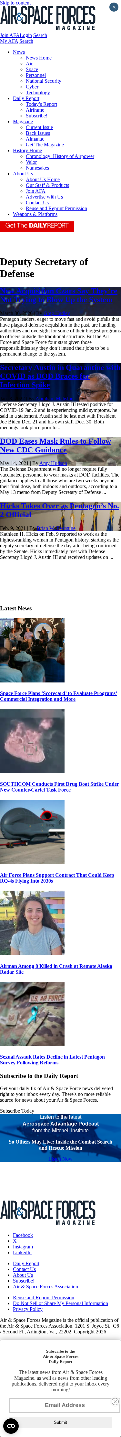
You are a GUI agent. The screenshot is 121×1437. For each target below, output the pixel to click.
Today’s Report (41, 104)
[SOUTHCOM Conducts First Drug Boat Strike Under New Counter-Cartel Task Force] (32, 771)
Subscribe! (36, 115)
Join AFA (10, 35)
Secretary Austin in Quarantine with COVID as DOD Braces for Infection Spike (60, 376)
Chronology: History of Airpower (60, 156)
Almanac (35, 139)
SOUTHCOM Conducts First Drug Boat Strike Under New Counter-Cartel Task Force (59, 787)
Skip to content (15, 2)
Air (29, 63)
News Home (39, 57)
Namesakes (37, 168)
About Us (23, 173)
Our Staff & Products (47, 185)
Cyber (32, 86)
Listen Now (60, 1159)
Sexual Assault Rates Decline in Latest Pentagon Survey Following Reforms (52, 1059)
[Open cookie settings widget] (11, 1426)
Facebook (23, 1235)
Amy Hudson (53, 463)
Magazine (23, 121)
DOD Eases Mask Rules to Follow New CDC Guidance (55, 445)
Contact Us (37, 202)
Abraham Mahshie (54, 398)
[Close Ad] (115, 1401)
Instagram (23, 1246)
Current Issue (39, 127)
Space (32, 69)
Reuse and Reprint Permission (56, 208)
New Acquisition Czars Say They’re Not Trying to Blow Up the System (58, 295)
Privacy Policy (28, 1309)
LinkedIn (22, 1252)
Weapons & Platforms (35, 214)
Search (40, 35)
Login (26, 35)
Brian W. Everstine (56, 528)
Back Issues (38, 133)
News (19, 52)
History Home (27, 150)
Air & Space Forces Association (45, 1286)
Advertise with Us (44, 196)
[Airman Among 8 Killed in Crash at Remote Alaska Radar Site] (32, 953)
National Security (43, 81)
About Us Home (43, 179)
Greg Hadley (57, 313)
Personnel (36, 75)
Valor (31, 162)
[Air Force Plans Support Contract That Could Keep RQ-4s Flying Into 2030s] (32, 862)
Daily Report (26, 98)
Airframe (35, 110)
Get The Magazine (45, 144)
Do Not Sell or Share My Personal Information (60, 1303)
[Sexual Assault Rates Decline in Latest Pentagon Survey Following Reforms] (32, 1044)
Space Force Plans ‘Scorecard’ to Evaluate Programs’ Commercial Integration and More (58, 696)
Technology (38, 92)
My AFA (9, 41)
